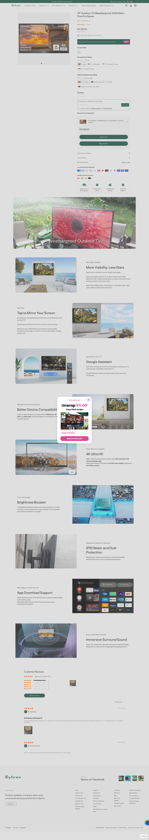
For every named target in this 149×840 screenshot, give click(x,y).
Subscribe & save (74, 400)
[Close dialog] (88, 399)
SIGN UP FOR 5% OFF (74, 439)
